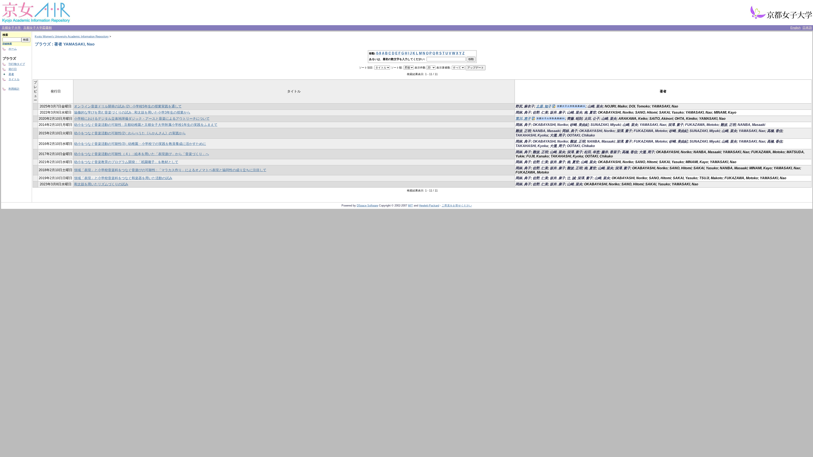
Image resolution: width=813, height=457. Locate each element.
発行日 (12, 69)
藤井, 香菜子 (610, 152)
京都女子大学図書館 (37, 27)
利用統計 (13, 88)
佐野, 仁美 (540, 112)
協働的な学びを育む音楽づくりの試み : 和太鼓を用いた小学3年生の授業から (132, 112)
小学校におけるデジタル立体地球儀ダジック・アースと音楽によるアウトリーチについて (142, 118)
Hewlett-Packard (429, 205)
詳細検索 (7, 43)
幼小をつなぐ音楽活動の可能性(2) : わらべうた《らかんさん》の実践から (130, 133)
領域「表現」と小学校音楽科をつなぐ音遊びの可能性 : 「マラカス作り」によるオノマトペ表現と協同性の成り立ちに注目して (170, 170)
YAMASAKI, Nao (653, 125)
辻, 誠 (571, 178)
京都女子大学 (12, 27)
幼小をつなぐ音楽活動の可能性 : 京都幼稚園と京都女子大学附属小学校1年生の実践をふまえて (145, 125)
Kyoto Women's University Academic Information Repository (72, 36)
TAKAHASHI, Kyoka (532, 135)
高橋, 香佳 (774, 131)
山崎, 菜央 (595, 106)
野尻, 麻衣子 (525, 106)
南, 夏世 (590, 112)
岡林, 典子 (523, 112)
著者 (11, 74)
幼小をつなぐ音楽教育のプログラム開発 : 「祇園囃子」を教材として (126, 162)
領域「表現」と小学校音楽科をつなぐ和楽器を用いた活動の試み (123, 178)
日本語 (807, 27)
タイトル (13, 79)
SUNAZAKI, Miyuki (605, 125)
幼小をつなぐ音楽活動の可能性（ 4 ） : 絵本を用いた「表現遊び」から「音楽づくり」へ (141, 154)
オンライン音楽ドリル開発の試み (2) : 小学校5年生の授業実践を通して (128, 106)
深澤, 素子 (675, 125)
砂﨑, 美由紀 (579, 125)
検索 (5, 34)
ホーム (12, 48)
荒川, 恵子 (523, 118)
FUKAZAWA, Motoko (702, 125)
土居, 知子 (543, 106)
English (795, 27)
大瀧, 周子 (557, 135)
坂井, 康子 (557, 112)
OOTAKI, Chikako (581, 135)
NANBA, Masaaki (751, 125)
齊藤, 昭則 (574, 118)
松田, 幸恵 (591, 152)
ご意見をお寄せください (457, 205)
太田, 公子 (591, 118)
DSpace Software (367, 205)
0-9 (378, 53)
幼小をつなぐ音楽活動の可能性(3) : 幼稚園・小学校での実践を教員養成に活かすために (140, 144)
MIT (410, 205)
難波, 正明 (728, 125)
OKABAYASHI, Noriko (550, 125)
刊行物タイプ (16, 64)
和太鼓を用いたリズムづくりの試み (101, 184)
